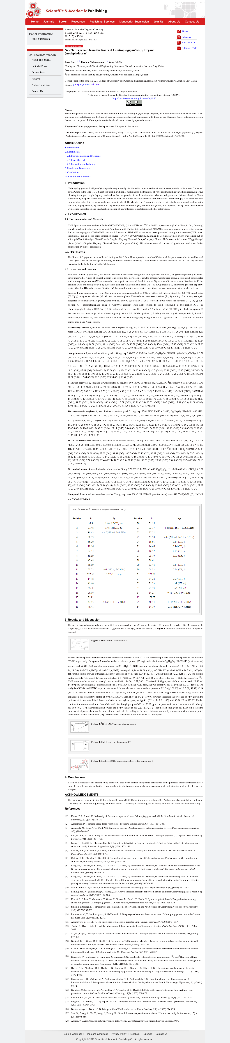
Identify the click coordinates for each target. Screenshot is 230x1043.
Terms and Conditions (96, 1034)
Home (66, 1034)
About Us (77, 1034)
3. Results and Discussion (77, 168)
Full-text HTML (189, 48)
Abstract (186, 31)
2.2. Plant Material (76, 160)
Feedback (135, 1034)
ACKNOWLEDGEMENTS (78, 176)
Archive (36, 78)
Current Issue (38, 72)
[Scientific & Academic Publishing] (33, 10)
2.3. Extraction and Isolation (81, 164)
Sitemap (148, 1034)
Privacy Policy (119, 1034)
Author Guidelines (41, 85)
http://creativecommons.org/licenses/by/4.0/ (134, 98)
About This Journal (41, 60)
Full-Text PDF (188, 42)
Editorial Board (39, 66)
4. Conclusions (72, 172)
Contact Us (37, 91)
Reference (186, 37)
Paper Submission (41, 39)
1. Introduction (72, 147)
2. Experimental (72, 151)
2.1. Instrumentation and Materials (83, 155)
